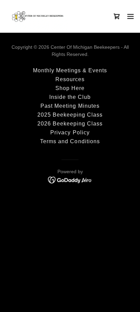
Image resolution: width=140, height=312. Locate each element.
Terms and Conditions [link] (70, 141)
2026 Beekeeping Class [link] (70, 124)
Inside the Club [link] (70, 97)
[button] (117, 16)
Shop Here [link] (70, 88)
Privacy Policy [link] (69, 132)
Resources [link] (70, 79)
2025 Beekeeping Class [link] (70, 115)
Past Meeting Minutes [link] (69, 106)
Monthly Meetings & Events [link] (70, 70)
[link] (37, 16)
